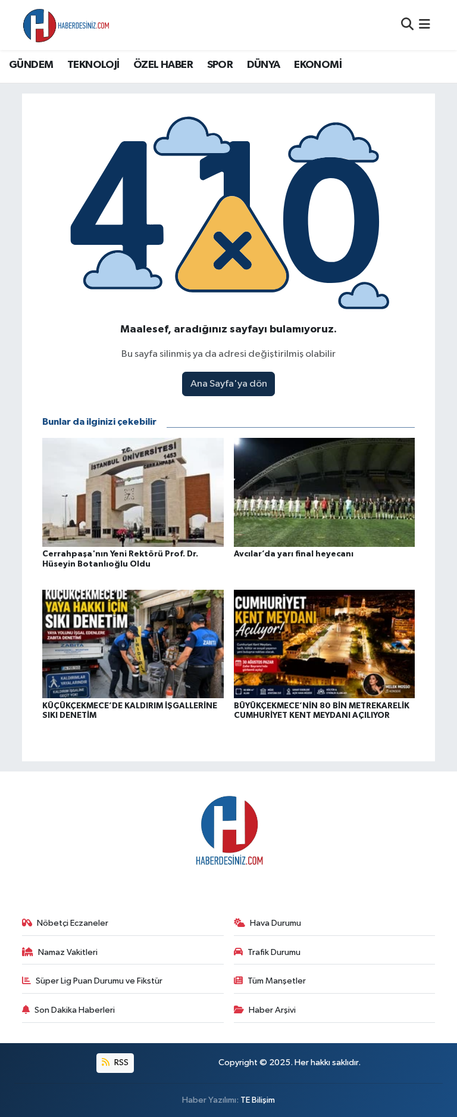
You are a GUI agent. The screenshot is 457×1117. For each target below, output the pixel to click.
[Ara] (407, 25)
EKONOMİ (318, 65)
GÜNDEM (31, 65)
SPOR (220, 65)
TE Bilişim (257, 1100)
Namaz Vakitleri (68, 952)
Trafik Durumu (274, 952)
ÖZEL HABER (163, 65)
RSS (120, 1062)
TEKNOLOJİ (93, 65)
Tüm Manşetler (277, 980)
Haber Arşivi (272, 1010)
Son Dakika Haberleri (75, 1010)
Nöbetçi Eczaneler (72, 923)
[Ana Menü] (424, 25)
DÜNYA (263, 65)
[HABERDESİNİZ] (66, 25)
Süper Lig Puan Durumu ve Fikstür (99, 980)
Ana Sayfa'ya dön (228, 384)
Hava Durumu (275, 923)
